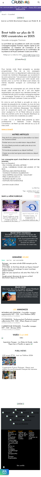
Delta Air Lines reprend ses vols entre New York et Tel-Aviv (20, 273)
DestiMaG (11, 439)
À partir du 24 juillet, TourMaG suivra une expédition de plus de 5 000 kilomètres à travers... (27, 295)
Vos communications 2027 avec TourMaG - (20, 8)
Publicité (31, 434)
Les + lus (9, 260)
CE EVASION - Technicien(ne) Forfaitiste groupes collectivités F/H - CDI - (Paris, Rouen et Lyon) (20, 320)
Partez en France (11, 446)
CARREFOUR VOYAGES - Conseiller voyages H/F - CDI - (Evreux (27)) (19, 327)
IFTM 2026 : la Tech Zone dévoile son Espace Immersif (20, 267)
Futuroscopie (12, 440)
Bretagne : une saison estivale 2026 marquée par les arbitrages (19, 264)
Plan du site (22, 436)
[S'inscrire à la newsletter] (4, 472)
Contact (31, 433)
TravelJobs (11, 449)
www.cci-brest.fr (7, 129)
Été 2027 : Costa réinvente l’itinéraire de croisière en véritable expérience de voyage (20, 235)
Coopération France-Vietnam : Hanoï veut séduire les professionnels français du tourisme (19, 368)
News (3, 260)
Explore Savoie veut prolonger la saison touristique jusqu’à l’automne (19, 269)
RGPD (20, 437)
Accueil (4, 14)
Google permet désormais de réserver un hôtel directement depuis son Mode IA (17, 277)
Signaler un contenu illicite (23, 433)
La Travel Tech (13, 442)
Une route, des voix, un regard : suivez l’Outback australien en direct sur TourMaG (20, 289)
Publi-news (20, 351)
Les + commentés (18, 260)
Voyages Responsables (12, 457)
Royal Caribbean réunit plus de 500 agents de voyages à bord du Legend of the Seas (10, 218)
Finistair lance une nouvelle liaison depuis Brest (18, 142)
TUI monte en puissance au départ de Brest (17, 150)
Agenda (31, 436)
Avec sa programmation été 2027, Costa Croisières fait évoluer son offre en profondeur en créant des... (28, 241)
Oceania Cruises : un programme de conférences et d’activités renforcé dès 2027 (30, 217)
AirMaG (10, 433)
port (38, 191)
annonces (20, 310)
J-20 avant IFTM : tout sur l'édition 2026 (17, 355)
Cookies (20, 439)
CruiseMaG (11, 14)
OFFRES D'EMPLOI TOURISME (11, 316)
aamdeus (29, 191)
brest (34, 191)
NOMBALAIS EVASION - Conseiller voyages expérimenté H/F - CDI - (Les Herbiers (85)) (19, 313)
